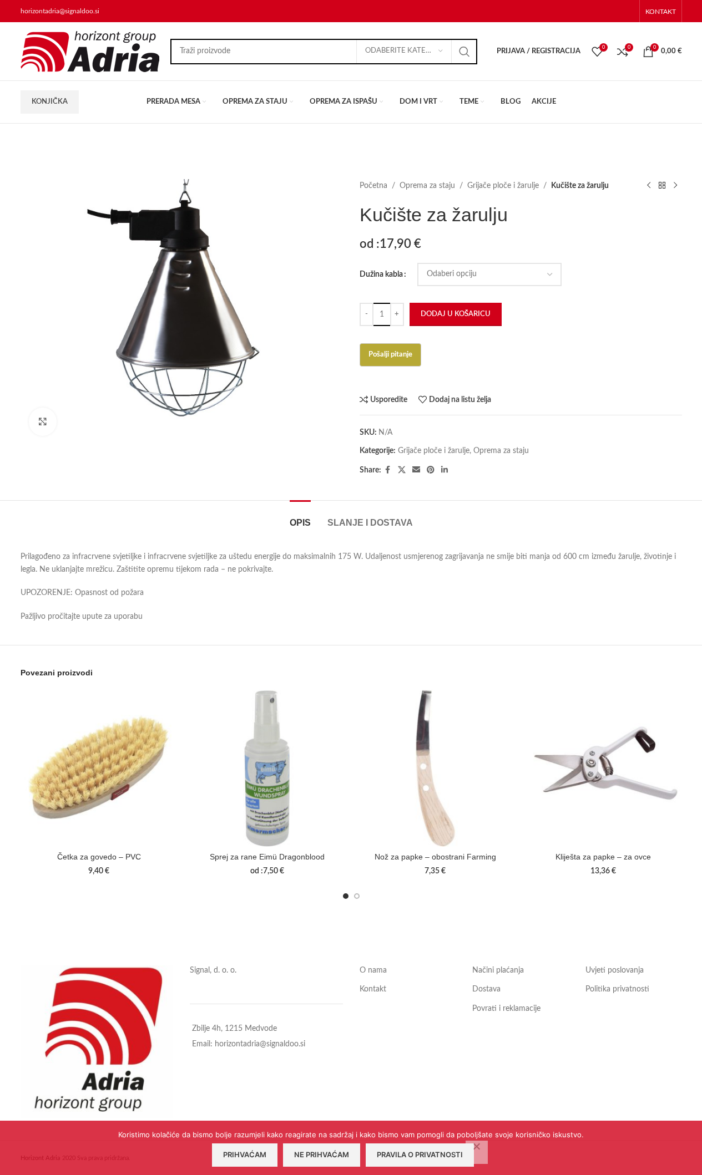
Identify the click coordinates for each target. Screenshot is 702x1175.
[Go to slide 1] (346, 896)
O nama (373, 970)
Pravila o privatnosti (420, 1154)
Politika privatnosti (617, 989)
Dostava (486, 989)
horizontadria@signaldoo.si (60, 11)
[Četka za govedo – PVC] (99, 768)
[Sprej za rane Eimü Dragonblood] (267, 768)
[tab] (300, 517)
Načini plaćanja (498, 970)
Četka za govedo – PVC (99, 856)
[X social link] (402, 470)
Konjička (50, 101)
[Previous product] (648, 185)
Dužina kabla (381, 274)
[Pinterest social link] (430, 470)
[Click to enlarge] (43, 421)
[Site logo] (90, 51)
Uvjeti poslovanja (614, 970)
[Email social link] (416, 470)
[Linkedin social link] (444, 470)
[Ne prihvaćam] (477, 1152)
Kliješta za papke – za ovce (603, 856)
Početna (373, 186)
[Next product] (675, 185)
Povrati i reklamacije (506, 1009)
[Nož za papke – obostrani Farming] (435, 768)
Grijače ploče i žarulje (503, 186)
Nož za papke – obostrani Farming (435, 856)
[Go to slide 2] (357, 896)
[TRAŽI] (464, 51)
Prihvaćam (244, 1154)
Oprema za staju (427, 186)
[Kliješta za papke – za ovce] (603, 768)
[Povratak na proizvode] (662, 185)
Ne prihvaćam (321, 1154)
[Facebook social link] (388, 470)
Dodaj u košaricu (456, 314)
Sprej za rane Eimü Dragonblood (267, 856)
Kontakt (373, 989)
